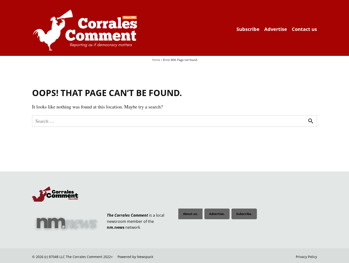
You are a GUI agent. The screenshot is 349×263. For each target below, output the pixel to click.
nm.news (115, 227)
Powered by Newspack (135, 256)
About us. (190, 214)
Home (156, 60)
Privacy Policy (306, 256)
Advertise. (217, 214)
